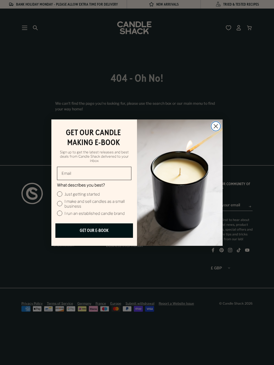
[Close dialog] (215, 126)
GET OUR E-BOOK (94, 230)
